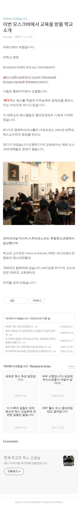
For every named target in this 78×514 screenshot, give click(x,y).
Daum (38, 502)
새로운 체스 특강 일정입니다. (19, 326)
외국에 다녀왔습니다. (15, 19)
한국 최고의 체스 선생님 (22, 458)
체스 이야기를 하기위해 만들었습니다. (26, 463)
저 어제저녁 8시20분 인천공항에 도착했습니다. (28, 351)
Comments (10, 441)
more (72, 366)
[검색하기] (73, 4)
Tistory (59, 502)
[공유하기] (18, 301)
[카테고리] (5, 4)
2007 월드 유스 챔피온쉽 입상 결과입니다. (26, 346)
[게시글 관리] (23, 301)
